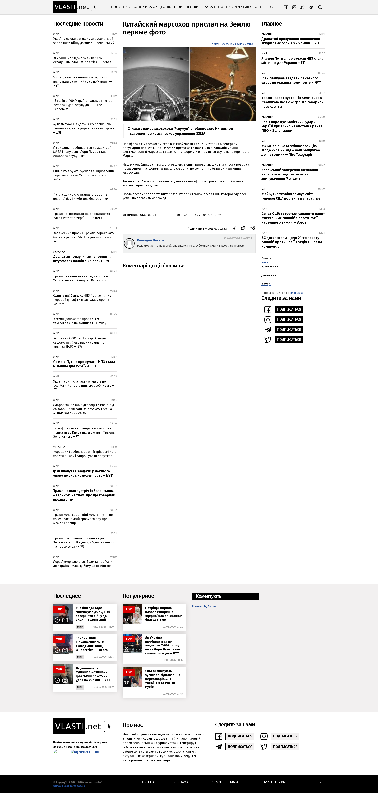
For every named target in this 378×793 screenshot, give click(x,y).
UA (270, 7)
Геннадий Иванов (150, 240)
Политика (120, 7)
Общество (162, 7)
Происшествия (187, 7)
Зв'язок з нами (224, 782)
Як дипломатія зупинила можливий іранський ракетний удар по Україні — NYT (82, 81)
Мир (56, 33)
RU (321, 782)
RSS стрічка (274, 782)
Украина (59, 251)
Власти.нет (147, 215)
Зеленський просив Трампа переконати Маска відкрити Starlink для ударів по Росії (84, 237)
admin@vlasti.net (85, 747)
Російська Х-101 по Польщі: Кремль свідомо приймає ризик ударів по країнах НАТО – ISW (79, 342)
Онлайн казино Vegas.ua (69, 785)
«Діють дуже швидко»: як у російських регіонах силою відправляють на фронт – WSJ (83, 128)
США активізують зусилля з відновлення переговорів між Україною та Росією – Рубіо (84, 175)
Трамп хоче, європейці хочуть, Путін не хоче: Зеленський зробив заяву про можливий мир (83, 519)
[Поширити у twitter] (243, 228)
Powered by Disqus (204, 606)
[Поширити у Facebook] (234, 228)
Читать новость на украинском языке (232, 44)
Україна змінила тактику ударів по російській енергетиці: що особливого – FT (83, 386)
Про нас (149, 782)
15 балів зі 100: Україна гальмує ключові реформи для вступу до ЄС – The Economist (83, 105)
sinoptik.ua (296, 293)
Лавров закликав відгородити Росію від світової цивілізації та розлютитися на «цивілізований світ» (83, 409)
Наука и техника (217, 7)
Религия (241, 7)
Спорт (255, 7)
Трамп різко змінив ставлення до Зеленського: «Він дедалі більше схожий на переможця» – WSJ (83, 542)
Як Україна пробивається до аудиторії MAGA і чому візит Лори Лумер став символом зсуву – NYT (82, 152)
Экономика (141, 7)
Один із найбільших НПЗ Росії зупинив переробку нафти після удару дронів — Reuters (83, 300)
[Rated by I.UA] (61, 752)
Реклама (180, 782)
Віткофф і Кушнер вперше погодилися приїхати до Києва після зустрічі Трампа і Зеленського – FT (84, 432)
